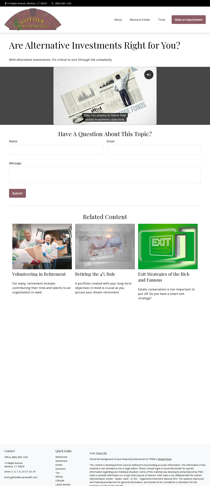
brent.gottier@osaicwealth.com (20, 477)
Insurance (60, 468)
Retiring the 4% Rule (95, 274)
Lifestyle (59, 480)
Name (13, 141)
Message (15, 163)
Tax (57, 472)
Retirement (61, 456)
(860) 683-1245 (63, 3)
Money (59, 476)
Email (110, 141)
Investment (61, 460)
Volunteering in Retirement (39, 274)
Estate (58, 464)
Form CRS (101, 453)
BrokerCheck (164, 459)
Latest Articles (63, 484)
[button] (118, 19)
